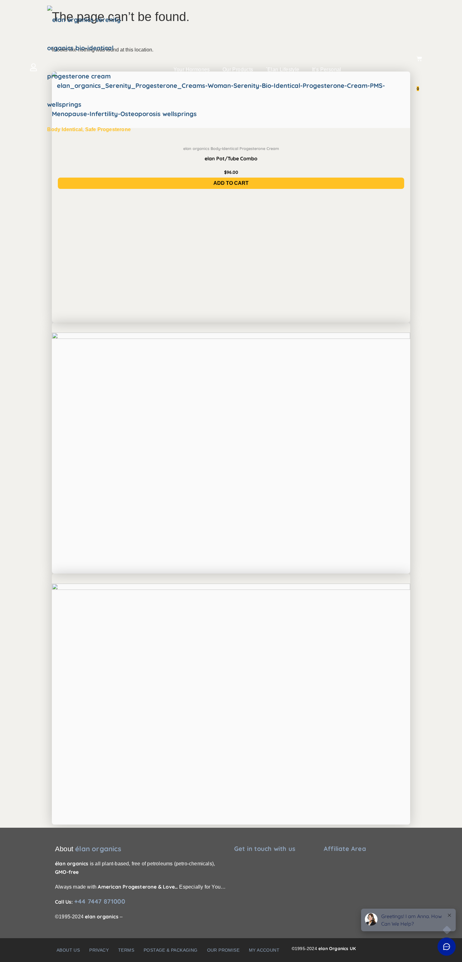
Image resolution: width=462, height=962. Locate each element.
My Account (264, 950)
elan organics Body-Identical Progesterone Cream (231, 148)
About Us (68, 950)
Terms (126, 950)
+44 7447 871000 (99, 901)
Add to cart (231, 183)
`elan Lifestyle (283, 69)
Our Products (238, 69)
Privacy (99, 950)
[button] (193, 69)
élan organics (98, 848)
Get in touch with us (264, 848)
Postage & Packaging (171, 950)
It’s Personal (326, 69)
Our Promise (223, 950)
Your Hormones (191, 69)
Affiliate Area (345, 848)
